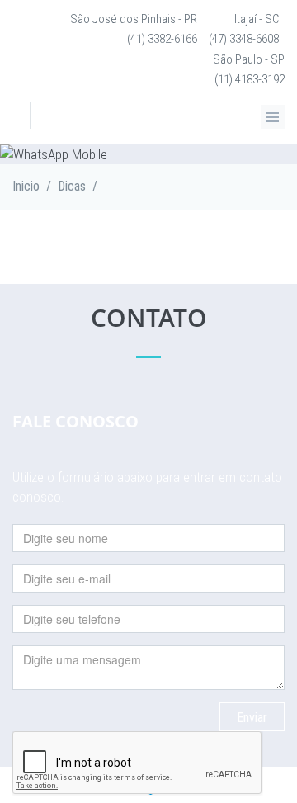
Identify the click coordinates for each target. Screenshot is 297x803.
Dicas (72, 186)
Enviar (252, 717)
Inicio (26, 186)
